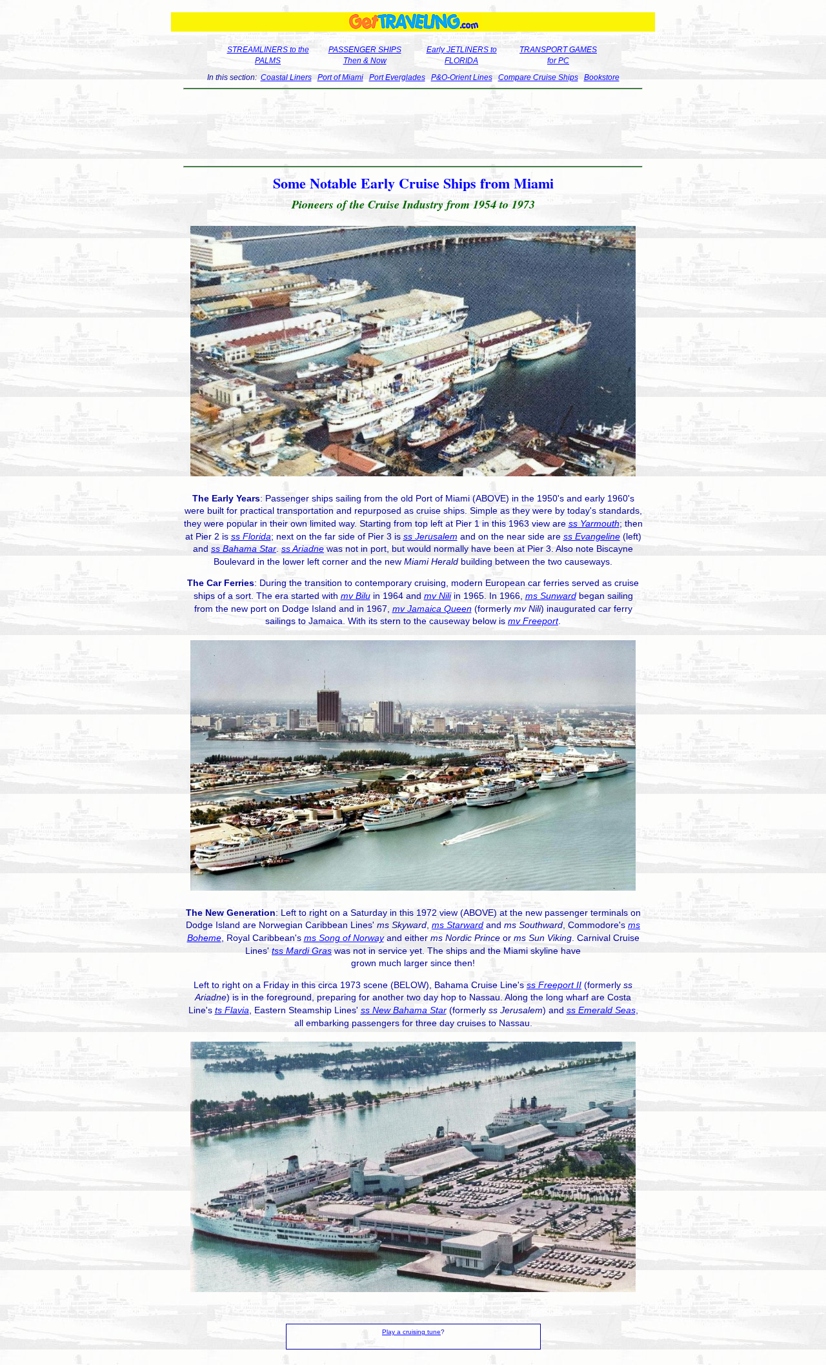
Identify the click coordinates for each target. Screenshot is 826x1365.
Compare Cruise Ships (538, 77)
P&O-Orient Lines (461, 77)
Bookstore (602, 77)
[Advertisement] (413, 128)
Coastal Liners (286, 77)
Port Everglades (397, 77)
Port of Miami (340, 77)
